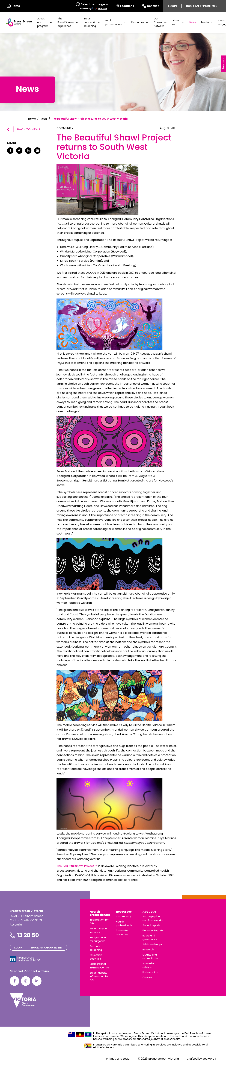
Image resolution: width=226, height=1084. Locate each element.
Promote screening (96, 948)
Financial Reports (152, 930)
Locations (127, 6)
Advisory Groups (152, 944)
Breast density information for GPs (99, 976)
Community (123, 916)
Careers (147, 977)
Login (172, 6)
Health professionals (100, 913)
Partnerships (150, 972)
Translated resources (122, 932)
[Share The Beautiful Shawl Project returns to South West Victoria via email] (37, 150)
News (192, 22)
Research (148, 949)
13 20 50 (28, 935)
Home (16, 6)
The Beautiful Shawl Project (75, 866)
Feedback (223, 63)
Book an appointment (202, 6)
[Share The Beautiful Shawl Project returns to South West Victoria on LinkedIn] (28, 150)
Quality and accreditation (150, 956)
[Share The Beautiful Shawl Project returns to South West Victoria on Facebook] (10, 150)
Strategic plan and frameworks (152, 918)
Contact (153, 6)
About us (149, 912)
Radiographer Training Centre (99, 965)
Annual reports (151, 925)
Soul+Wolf (209, 1059)
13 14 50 (35, 960)
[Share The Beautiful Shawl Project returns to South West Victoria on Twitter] (19, 150)
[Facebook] (14, 981)
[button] (44, 22)
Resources (124, 912)
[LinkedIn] (36, 981)
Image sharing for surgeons (98, 939)
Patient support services (99, 930)
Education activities (96, 956)
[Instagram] (25, 981)
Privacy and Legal (118, 1059)
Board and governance (149, 937)
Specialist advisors (148, 965)
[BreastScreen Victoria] (17, 22)
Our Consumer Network (160, 22)
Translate (102, 8)
